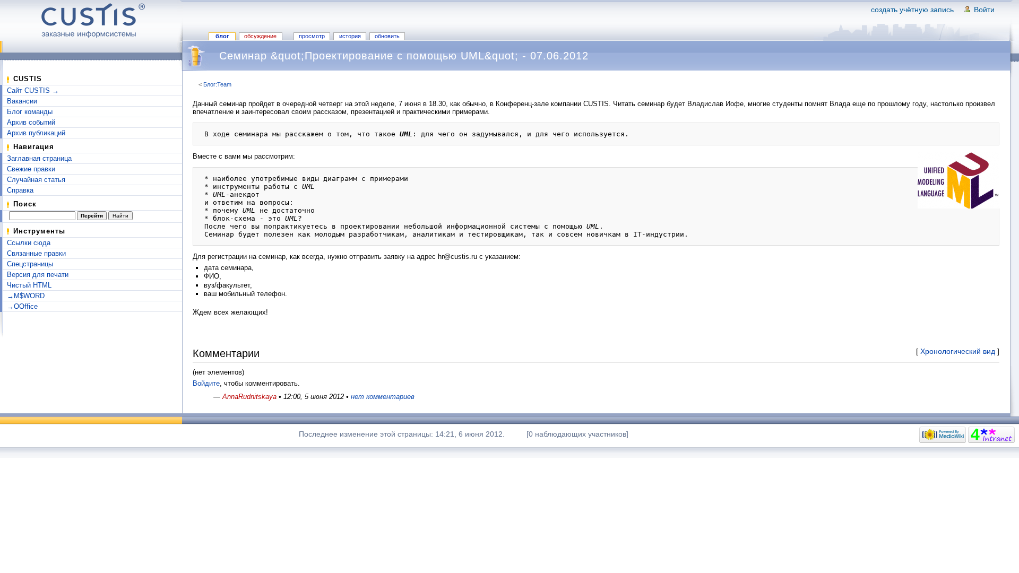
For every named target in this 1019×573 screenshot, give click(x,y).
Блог (222, 36)
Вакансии (22, 101)
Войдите (206, 383)
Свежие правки (31, 169)
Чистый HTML (29, 285)
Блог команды (30, 112)
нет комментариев (382, 397)
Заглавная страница (39, 158)
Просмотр (312, 36)
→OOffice (22, 306)
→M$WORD (26, 296)
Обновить (387, 36)
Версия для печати (37, 275)
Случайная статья (36, 180)
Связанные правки (36, 253)
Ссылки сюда (28, 243)
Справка (20, 190)
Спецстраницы (30, 264)
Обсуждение (260, 36)
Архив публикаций (36, 133)
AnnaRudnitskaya (249, 397)
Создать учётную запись (912, 9)
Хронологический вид (957, 351)
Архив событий (31, 122)
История (350, 36)
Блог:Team (217, 84)
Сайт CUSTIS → (33, 90)
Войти (984, 9)
